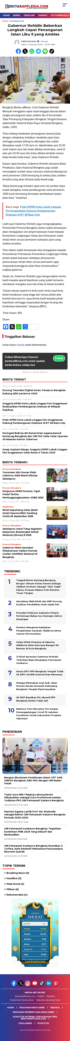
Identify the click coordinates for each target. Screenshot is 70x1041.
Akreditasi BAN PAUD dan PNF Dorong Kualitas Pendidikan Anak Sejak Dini (39, 603)
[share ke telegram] (39, 53)
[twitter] (21, 985)
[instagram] (28, 985)
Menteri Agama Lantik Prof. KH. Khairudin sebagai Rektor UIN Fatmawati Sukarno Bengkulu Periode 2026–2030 (35, 814)
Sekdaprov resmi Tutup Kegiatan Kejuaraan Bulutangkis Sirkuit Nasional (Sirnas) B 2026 (22, 532)
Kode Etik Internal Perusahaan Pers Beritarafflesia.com (35, 1017)
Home (6, 15)
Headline (29, 15)
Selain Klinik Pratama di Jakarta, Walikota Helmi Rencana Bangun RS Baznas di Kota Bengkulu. (37, 645)
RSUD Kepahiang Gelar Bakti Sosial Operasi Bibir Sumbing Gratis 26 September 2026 (20, 513)
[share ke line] (45, 53)
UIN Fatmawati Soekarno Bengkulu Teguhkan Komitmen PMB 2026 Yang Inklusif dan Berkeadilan (32, 831)
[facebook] (14, 985)
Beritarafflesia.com (25, 996)
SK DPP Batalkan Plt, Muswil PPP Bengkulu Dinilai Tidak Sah (35, 699)
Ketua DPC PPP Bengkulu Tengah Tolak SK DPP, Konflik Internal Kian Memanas (39, 673)
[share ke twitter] (25, 53)
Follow (59, 358)
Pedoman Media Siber (22, 1000)
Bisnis (16, 15)
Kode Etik (43, 1023)
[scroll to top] (65, 1022)
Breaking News (18, 872)
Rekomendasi (17, 894)
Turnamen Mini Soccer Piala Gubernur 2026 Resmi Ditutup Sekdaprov (19, 475)
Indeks (40, 996)
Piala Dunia (15, 883)
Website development (48, 1000)
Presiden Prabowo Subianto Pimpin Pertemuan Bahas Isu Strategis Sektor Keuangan (39, 615)
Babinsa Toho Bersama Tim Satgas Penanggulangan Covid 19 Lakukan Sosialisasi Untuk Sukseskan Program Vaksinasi (38, 714)
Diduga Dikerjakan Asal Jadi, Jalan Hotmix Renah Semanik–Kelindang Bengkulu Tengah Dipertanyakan (36, 686)
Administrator (29, 41)
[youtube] (35, 985)
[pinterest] (56, 985)
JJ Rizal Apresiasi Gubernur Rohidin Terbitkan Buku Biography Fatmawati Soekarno (38, 659)
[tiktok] (42, 985)
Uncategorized (17, 21)
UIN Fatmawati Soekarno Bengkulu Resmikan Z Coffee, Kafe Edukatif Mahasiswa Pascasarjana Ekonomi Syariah (33, 848)
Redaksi (50, 996)
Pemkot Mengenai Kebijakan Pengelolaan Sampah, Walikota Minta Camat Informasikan (38, 630)
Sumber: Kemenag (35, 965)
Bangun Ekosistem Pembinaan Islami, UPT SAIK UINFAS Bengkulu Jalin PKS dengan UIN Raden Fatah (33, 780)
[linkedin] (49, 985)
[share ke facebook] (19, 53)
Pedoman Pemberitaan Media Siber (33, 1012)
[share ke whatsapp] (32, 53)
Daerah (42, 15)
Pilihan (13, 889)
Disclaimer (25, 1023)
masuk (20, 344)
